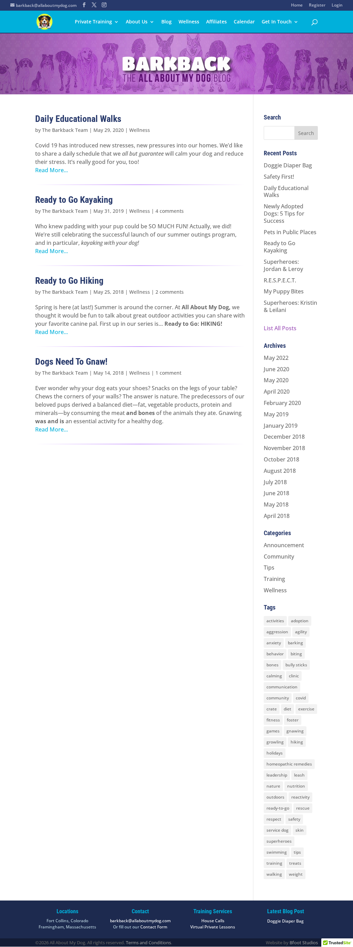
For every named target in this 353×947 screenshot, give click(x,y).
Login (337, 5)
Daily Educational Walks (78, 119)
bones (272, 665)
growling (275, 742)
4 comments (169, 211)
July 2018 (275, 482)
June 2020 (276, 369)
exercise (306, 709)
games (273, 731)
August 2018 (280, 471)
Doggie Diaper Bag (288, 165)
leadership (276, 775)
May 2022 (276, 358)
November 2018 (284, 448)
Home (297, 5)
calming (274, 676)
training (274, 863)
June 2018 (276, 493)
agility (301, 632)
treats (295, 863)
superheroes (279, 841)
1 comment (168, 373)
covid (301, 698)
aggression (277, 632)
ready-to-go (277, 808)
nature (273, 786)
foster (293, 720)
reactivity (300, 797)
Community (279, 556)
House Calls (212, 921)
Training (274, 579)
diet (287, 709)
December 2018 (284, 436)
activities (275, 621)
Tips (269, 567)
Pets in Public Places (290, 232)
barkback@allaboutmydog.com (140, 921)
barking (295, 643)
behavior (275, 654)
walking (274, 874)
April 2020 (277, 391)
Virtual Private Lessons (212, 927)
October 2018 (281, 459)
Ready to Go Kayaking (74, 200)
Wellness (189, 22)
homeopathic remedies (289, 764)
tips (297, 852)
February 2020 (282, 403)
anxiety (273, 643)
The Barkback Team (65, 130)
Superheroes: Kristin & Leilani (290, 306)
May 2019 (276, 414)
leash (299, 775)
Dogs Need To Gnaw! (71, 361)
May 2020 (276, 380)
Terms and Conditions (148, 942)
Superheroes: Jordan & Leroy (283, 265)
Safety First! (279, 176)
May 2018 (276, 504)
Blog (166, 22)
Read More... (51, 170)
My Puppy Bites (284, 291)
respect (273, 819)
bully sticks (296, 665)
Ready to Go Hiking (69, 280)
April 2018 (277, 516)
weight (296, 874)
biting (296, 654)
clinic (294, 676)
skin (299, 830)
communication (281, 687)
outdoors (275, 797)
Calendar (244, 22)
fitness (273, 720)
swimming (276, 852)
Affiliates (216, 22)
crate (271, 709)
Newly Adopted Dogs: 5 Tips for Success (284, 213)
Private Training (93, 22)
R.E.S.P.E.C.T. (280, 280)
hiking (297, 742)
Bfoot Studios (304, 942)
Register (317, 5)
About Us (137, 22)
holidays (274, 753)
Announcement (284, 545)
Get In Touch (277, 22)
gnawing (295, 731)
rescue (303, 808)
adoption (300, 621)
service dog (277, 830)
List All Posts (280, 328)
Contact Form (153, 927)
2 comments (169, 292)
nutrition (296, 786)
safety (294, 819)
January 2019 (280, 425)
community (277, 698)
